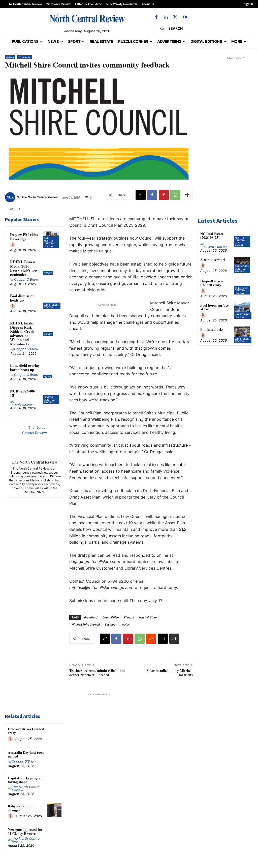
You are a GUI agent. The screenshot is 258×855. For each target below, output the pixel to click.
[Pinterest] (164, 195)
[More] (187, 195)
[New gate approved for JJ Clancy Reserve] (54, 833)
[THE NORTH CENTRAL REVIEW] (87, 18)
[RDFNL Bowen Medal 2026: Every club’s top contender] (51, 267)
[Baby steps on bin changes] (54, 810)
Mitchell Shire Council (85, 624)
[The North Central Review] (11, 197)
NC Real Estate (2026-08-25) (211, 235)
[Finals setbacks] (242, 334)
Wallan (125, 624)
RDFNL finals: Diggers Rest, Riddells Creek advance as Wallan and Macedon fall (22, 333)
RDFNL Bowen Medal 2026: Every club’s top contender (23, 268)
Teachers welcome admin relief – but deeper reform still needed (97, 672)
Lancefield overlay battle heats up (25, 367)
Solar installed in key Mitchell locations (169, 672)
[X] (175, 17)
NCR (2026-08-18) (22, 393)
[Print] (174, 639)
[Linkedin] (166, 17)
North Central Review (49, 400)
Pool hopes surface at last (214, 307)
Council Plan (110, 617)
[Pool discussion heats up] (51, 301)
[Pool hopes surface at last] (242, 310)
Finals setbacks (211, 329)
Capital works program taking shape (26, 779)
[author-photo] (13, 245)
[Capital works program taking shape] (54, 782)
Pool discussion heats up (22, 298)
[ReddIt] (151, 639)
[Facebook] (156, 17)
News (10, 57)
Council (24, 57)
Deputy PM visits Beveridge (24, 237)
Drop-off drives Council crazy (26, 730)
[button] (169, 28)
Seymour (110, 624)
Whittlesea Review (51, 306)
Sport (48, 273)
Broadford (90, 617)
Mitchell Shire (147, 617)
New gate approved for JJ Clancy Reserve (25, 831)
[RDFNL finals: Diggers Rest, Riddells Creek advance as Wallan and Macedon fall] (51, 328)
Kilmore (129, 617)
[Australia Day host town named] (54, 756)
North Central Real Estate (240, 241)
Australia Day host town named (26, 754)
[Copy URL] (141, 195)
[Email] (163, 639)
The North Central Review (39, 197)
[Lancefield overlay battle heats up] (51, 370)
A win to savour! (212, 259)
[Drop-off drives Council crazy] (54, 733)
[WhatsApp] (175, 195)
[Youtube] (184, 17)
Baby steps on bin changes (21, 807)
